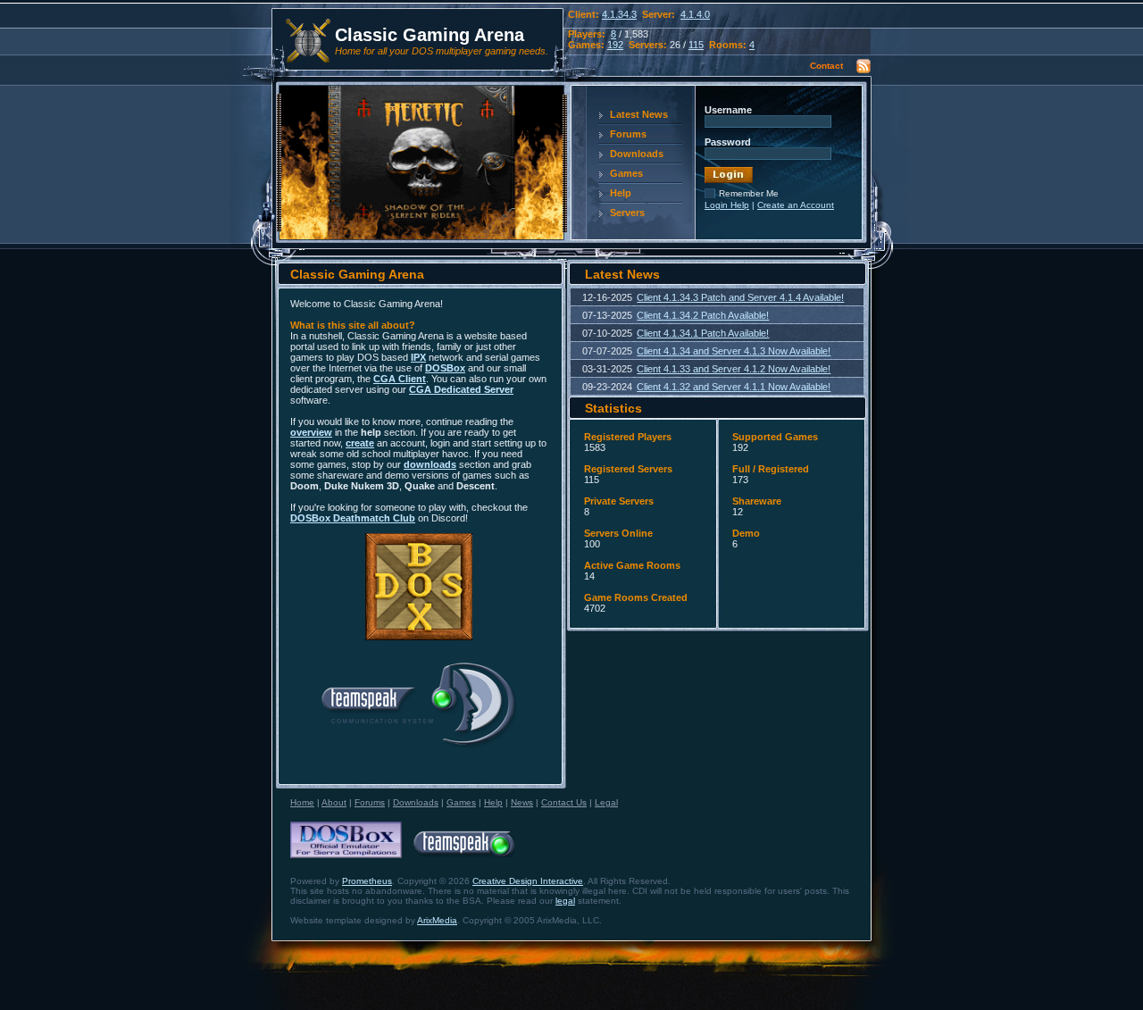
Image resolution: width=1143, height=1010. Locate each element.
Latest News (639, 114)
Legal (606, 802)
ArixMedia (437, 920)
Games (626, 173)
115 (696, 44)
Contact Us (564, 802)
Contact (826, 66)
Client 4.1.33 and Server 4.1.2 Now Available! (733, 368)
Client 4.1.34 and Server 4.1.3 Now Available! (733, 351)
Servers (627, 212)
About (333, 802)
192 (615, 44)
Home (302, 802)
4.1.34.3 (619, 14)
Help (620, 193)
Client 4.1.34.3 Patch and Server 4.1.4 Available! (740, 297)
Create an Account (795, 205)
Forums (628, 134)
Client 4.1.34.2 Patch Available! (703, 315)
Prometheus (367, 881)
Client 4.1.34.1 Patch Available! (703, 333)
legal (565, 901)
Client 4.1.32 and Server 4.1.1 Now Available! (733, 386)
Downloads (636, 153)
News (522, 802)
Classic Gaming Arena (429, 35)
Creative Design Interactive (527, 881)
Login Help (727, 205)
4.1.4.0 (695, 14)
